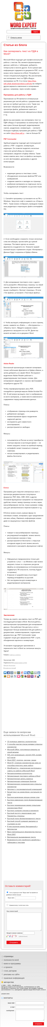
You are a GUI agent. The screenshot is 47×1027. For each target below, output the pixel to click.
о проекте (8, 967)
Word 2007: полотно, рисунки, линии (21, 760)
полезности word (11, 960)
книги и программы (12, 964)
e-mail (12, 1007)
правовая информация (14, 978)
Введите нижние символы (14, 933)
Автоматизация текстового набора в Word (23, 776)
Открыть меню (16, 37)
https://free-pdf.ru (17, 133)
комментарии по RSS (20, 662)
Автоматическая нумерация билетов (21, 781)
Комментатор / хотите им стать (19, 905)
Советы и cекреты (15, 655)
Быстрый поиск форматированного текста (23, 818)
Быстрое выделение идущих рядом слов (23, 797)
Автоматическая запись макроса (20, 779)
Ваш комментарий (12, 911)
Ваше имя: (11, 898)
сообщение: (10, 1010)
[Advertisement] (23, 703)
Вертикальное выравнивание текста (21, 837)
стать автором (10, 971)
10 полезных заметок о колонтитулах (22, 741)
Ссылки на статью (9, 668)
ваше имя (11, 1003)
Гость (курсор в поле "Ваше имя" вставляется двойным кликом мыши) (22, 895)
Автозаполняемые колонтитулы (19, 773)
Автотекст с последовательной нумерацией (24, 789)
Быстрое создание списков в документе (23, 811)
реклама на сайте (12, 974)
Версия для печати (9, 665)
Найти (36, 32)
